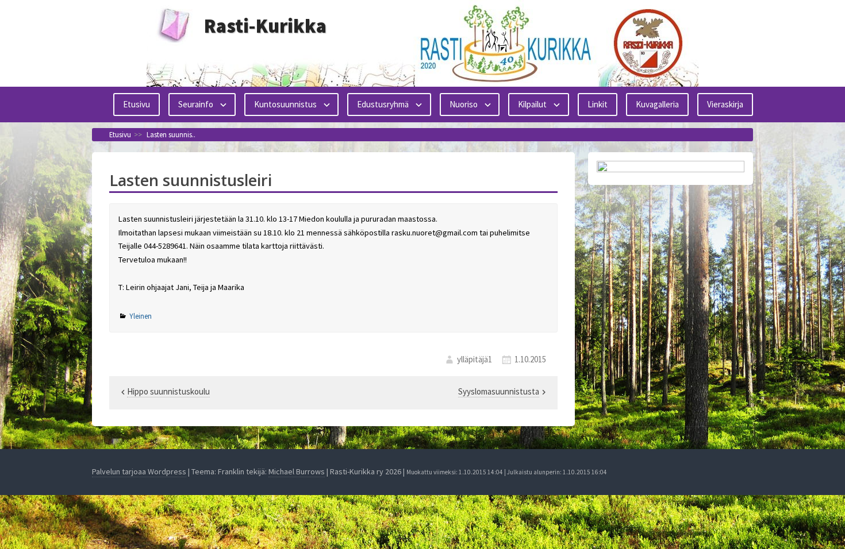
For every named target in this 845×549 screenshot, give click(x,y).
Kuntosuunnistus (285, 104)
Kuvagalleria (657, 104)
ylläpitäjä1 (474, 359)
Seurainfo (195, 104)
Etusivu (136, 104)
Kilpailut (532, 104)
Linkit (597, 104)
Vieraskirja (725, 104)
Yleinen (140, 316)
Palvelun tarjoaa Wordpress (139, 471)
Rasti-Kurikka (265, 26)
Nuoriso (464, 104)
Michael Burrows (296, 471)
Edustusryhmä (383, 104)
